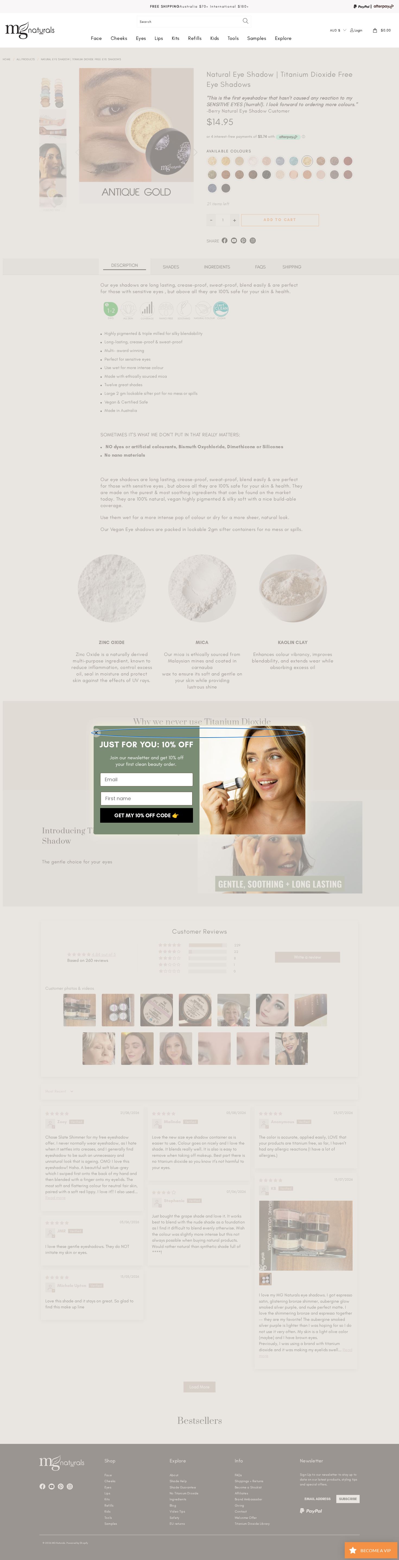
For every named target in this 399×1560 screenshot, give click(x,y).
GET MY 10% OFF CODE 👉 (146, 815)
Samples (256, 38)
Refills (194, 38)
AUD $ (335, 30)
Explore (283, 38)
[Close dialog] (197, 733)
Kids (214, 38)
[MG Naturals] (29, 30)
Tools (233, 38)
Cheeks (119, 38)
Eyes (141, 38)
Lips (159, 38)
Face (96, 38)
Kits (176, 38)
